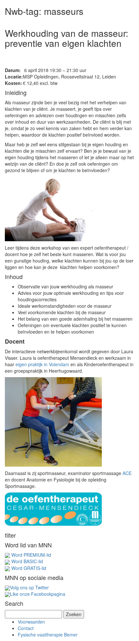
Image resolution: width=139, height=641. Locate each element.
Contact (26, 628)
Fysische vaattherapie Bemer (48, 634)
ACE (127, 473)
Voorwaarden (31, 621)
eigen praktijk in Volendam (42, 364)
